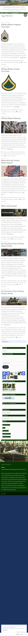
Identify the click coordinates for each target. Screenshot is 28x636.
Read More (23, 57)
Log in (3, 428)
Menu (25, 15)
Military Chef (17, 237)
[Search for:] (8, 351)
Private (21, 154)
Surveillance (20, 282)
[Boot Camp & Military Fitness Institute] (14, 3)
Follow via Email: (7, 354)
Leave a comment (11, 156)
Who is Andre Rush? (9, 206)
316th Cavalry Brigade (16, 329)
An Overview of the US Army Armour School (12, 292)
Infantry (15, 197)
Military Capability (7, 280)
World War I (16, 199)
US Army (18, 62)
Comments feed (6, 434)
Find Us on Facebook (9, 403)
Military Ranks (17, 60)
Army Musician (17, 152)
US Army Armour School (14, 333)
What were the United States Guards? (10, 161)
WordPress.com (6, 436)
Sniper (15, 282)
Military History (7, 60)
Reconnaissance (9, 282)
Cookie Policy (4, 629)
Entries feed (5, 431)
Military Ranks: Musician (11, 118)
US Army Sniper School (10, 284)
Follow (5, 367)
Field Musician (8, 154)
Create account (6, 425)
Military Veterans (7, 237)
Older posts (5, 341)
